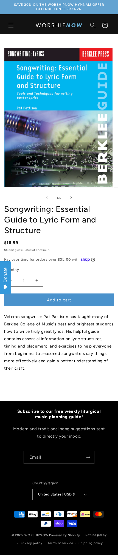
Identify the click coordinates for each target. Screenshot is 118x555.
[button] (11, 25)
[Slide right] (71, 198)
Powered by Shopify (64, 535)
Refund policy (95, 535)
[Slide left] (47, 198)
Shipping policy (90, 543)
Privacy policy (32, 543)
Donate (5, 275)
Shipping (10, 250)
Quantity (11, 270)
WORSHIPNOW (36, 535)
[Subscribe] (88, 457)
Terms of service (60, 543)
